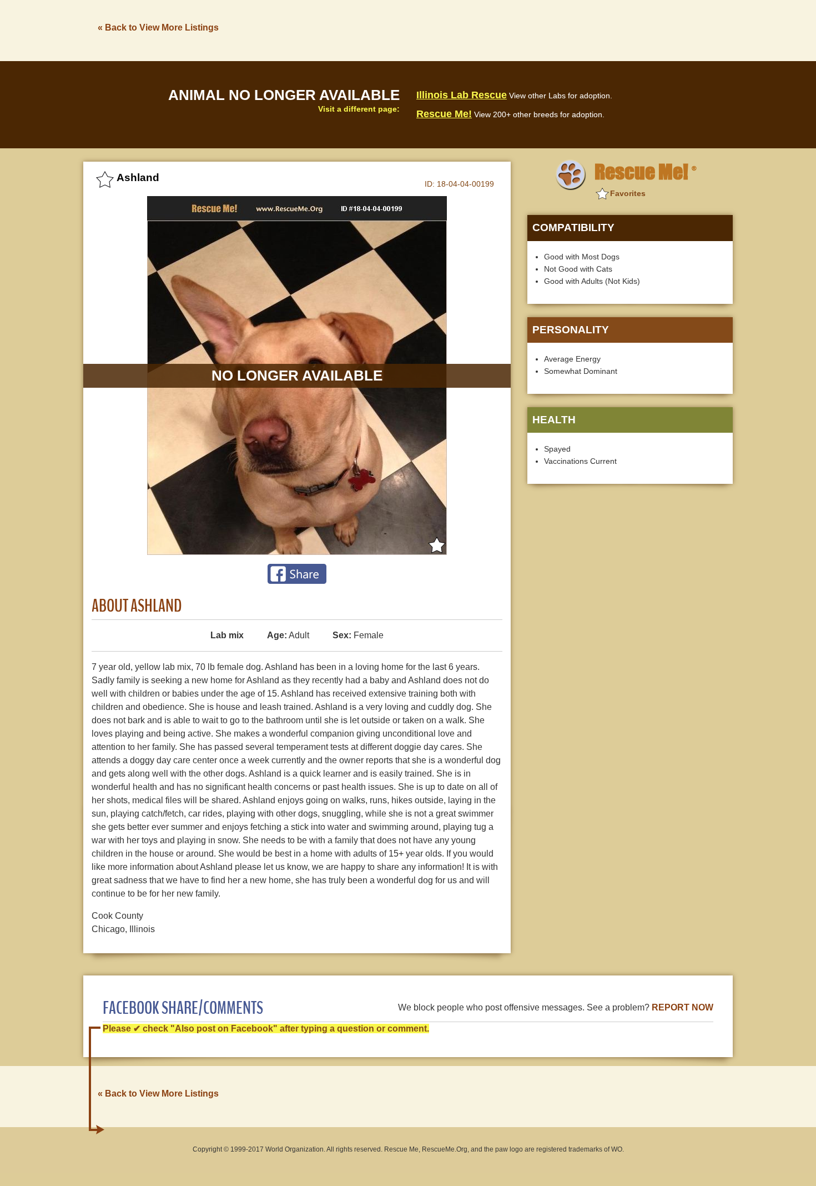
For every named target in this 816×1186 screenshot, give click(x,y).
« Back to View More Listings (158, 27)
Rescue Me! (444, 113)
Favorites (628, 193)
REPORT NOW (682, 1007)
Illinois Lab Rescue (461, 95)
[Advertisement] (531, 29)
